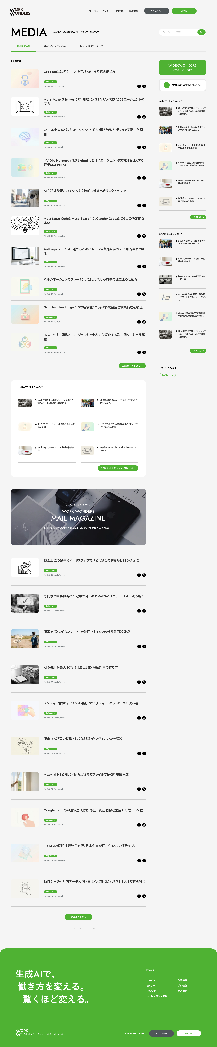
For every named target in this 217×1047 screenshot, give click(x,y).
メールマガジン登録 (156, 996)
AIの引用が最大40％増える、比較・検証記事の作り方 (81, 667)
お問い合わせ (156, 11)
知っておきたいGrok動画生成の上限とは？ (192, 278)
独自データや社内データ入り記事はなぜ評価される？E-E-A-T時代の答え (94, 881)
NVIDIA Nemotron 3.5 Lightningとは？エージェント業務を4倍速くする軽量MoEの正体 (94, 162)
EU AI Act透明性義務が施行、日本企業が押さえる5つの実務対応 (89, 845)
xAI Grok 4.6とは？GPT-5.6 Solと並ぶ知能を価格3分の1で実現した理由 (93, 132)
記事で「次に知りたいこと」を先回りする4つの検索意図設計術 (87, 631)
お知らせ (151, 991)
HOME (150, 970)
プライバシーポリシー (134, 1033)
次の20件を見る (78, 917)
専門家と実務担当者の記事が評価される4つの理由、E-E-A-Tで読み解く (93, 596)
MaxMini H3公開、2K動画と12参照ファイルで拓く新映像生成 (86, 774)
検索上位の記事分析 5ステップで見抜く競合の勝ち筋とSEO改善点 (91, 560)
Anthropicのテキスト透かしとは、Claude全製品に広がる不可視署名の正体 (94, 251)
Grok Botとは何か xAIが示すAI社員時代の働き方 (79, 71)
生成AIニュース (50, 82)
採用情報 (133, 11)
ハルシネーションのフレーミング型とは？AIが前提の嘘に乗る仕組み (91, 279)
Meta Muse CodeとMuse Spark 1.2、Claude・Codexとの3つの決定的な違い (94, 220)
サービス (93, 11)
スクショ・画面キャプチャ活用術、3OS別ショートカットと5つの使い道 (91, 703)
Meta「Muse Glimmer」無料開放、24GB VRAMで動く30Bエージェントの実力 (94, 101)
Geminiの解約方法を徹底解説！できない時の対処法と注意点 (119, 425)
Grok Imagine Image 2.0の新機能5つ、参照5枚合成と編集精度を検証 (93, 307)
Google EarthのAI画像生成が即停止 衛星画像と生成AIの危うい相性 (93, 810)
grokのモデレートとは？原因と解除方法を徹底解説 (56, 425)
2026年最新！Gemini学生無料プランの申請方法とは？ (118, 401)
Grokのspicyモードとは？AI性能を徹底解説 (55, 449)
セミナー (106, 11)
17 (94, 928)
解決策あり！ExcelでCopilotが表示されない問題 (118, 449)
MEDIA (184, 11)
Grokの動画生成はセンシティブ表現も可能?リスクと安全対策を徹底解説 (55, 401)
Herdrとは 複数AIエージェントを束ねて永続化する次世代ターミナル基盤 (94, 337)
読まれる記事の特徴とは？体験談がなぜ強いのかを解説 (83, 738)
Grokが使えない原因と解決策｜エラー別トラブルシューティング (192, 297)
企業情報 (119, 11)
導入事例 (182, 991)
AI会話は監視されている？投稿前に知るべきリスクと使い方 (85, 190)
